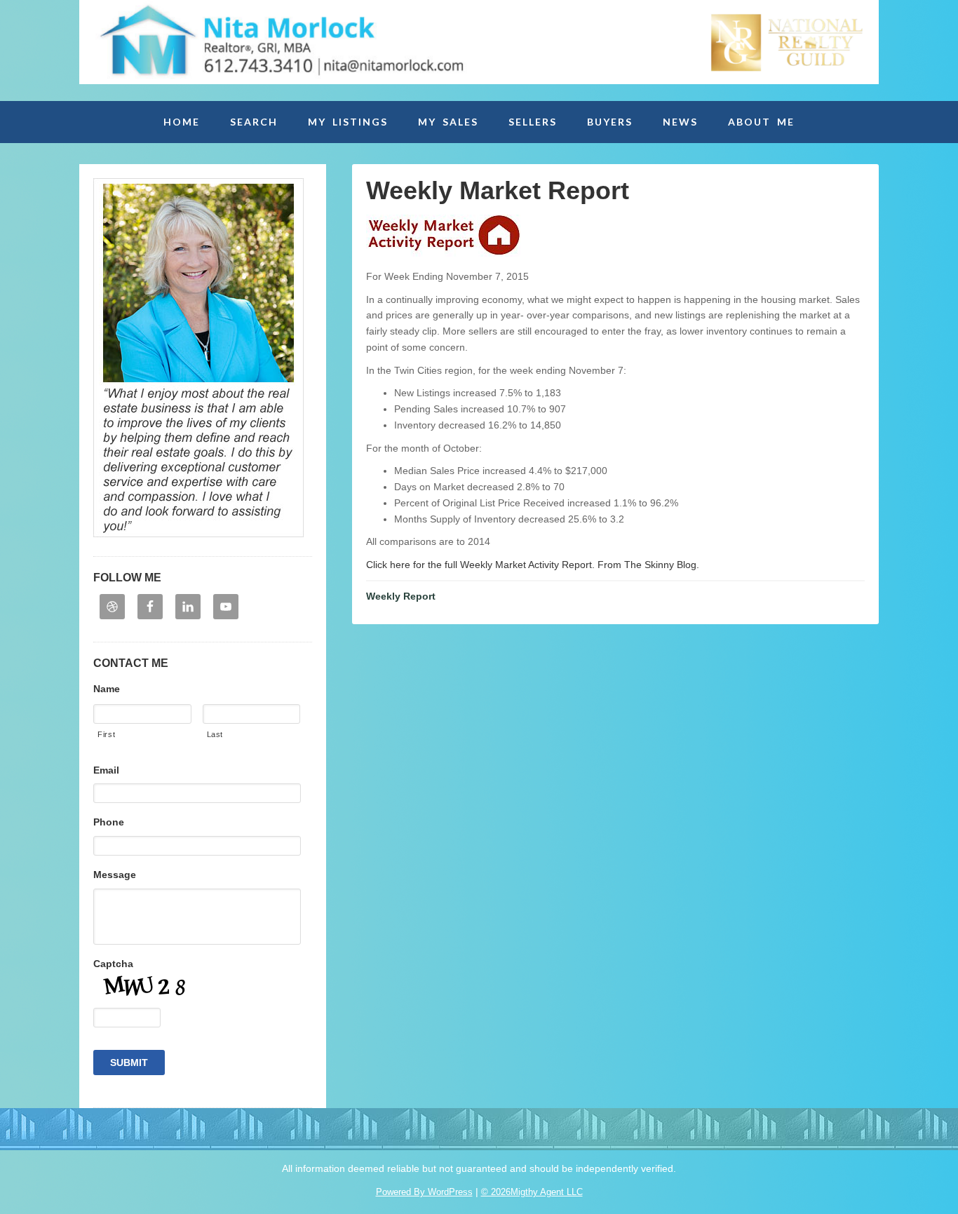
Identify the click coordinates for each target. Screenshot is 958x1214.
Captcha (113, 963)
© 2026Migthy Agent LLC (532, 1192)
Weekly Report (401, 596)
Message (114, 874)
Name (106, 688)
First (106, 734)
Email (106, 770)
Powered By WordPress (424, 1192)
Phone (108, 822)
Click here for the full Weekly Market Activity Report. (480, 564)
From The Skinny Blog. (647, 564)
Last (215, 734)
